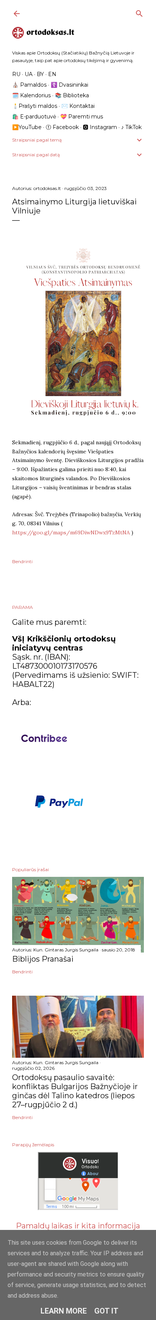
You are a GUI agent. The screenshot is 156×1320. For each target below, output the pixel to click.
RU (16, 74)
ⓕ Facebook (62, 127)
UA (29, 74)
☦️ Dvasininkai (69, 84)
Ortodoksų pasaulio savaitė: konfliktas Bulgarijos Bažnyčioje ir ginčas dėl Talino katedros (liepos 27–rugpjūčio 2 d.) (75, 1091)
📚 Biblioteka (72, 95)
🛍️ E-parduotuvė (34, 116)
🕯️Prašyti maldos (34, 106)
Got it (106, 1310)
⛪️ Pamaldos (29, 84)
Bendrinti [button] (22, 561)
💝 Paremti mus (81, 116)
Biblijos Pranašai (42, 959)
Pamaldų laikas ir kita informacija (78, 1225)
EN (52, 74)
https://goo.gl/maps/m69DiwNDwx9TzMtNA (71, 532)
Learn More (64, 1310)
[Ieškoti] (139, 12)
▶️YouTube (27, 127)
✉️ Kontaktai (78, 106)
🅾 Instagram (100, 127)
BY (40, 74)
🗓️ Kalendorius (31, 95)
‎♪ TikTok (131, 127)
